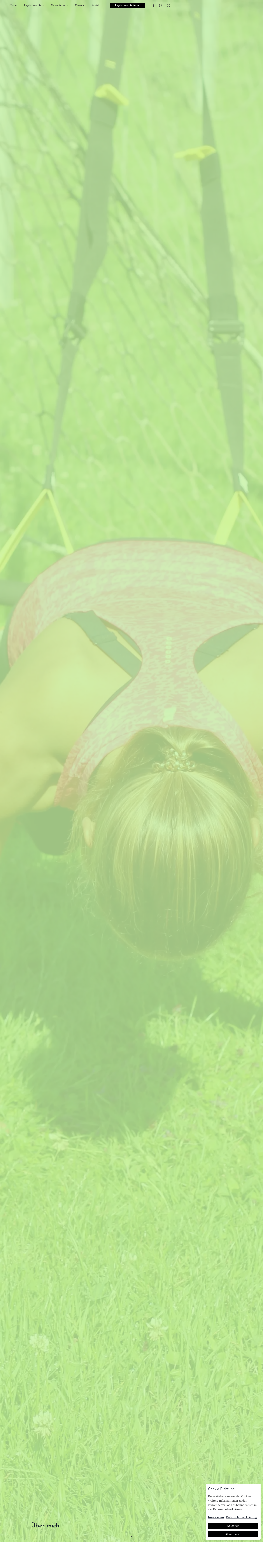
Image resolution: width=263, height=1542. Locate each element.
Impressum (216, 1517)
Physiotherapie (32, 5)
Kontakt (96, 5)
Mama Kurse (58, 5)
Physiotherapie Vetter (127, 5)
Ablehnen (233, 1526)
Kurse (78, 5)
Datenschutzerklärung (241, 1517)
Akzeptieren (233, 1534)
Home (13, 5)
